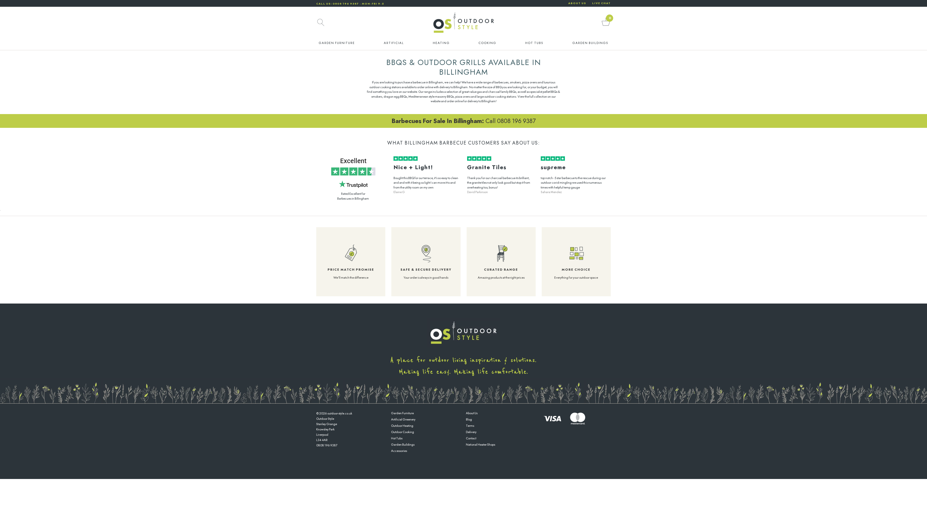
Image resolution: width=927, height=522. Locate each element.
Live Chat (601, 3)
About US (577, 3)
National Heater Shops (480, 444)
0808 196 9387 (326, 445)
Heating (441, 43)
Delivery (471, 432)
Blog (469, 419)
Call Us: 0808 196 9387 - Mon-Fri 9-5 (350, 4)
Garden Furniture (337, 43)
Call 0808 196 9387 (464, 120)
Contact (471, 438)
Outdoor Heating (402, 425)
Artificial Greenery (403, 419)
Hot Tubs (534, 43)
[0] (606, 25)
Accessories (399, 451)
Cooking (487, 43)
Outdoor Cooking (402, 432)
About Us (472, 413)
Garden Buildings (590, 43)
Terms (470, 425)
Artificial (394, 43)
